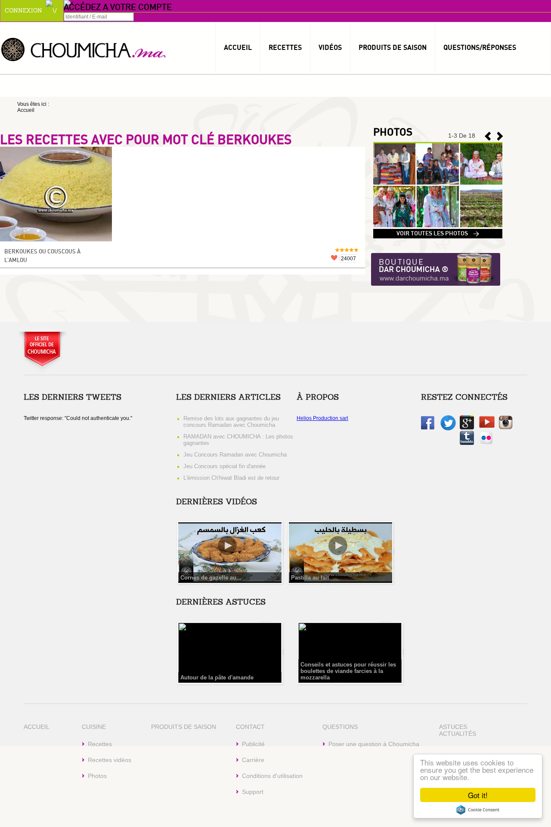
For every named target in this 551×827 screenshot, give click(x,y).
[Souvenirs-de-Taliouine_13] (438, 225)
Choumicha (84, 48)
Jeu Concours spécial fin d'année (224, 466)
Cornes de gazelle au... (210, 577)
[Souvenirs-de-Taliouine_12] (481, 225)
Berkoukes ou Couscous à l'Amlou (42, 256)
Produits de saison (393, 47)
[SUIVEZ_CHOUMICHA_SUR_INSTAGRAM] (505, 428)
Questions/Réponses (479, 47)
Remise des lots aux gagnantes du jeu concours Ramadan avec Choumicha (231, 421)
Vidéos (330, 47)
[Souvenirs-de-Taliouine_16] (438, 183)
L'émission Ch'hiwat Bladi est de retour (231, 478)
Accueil (238, 47)
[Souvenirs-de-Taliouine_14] (394, 225)
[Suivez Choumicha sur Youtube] (487, 426)
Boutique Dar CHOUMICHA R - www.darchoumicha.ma (435, 270)
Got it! (478, 795)
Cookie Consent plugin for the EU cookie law (477, 810)
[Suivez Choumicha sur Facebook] (427, 428)
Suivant (488, 136)
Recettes (285, 47)
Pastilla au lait (310, 577)
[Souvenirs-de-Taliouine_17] (394, 183)
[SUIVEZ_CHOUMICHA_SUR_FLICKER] (486, 443)
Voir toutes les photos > (437, 234)
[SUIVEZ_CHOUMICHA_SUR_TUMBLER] (467, 443)
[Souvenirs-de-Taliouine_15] (481, 183)
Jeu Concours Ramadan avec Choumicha (235, 454)
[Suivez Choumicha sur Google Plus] (467, 428)
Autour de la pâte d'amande (217, 677)
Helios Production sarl (322, 418)
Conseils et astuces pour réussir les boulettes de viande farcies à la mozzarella (348, 671)
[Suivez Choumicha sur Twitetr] (448, 429)
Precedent (500, 136)
